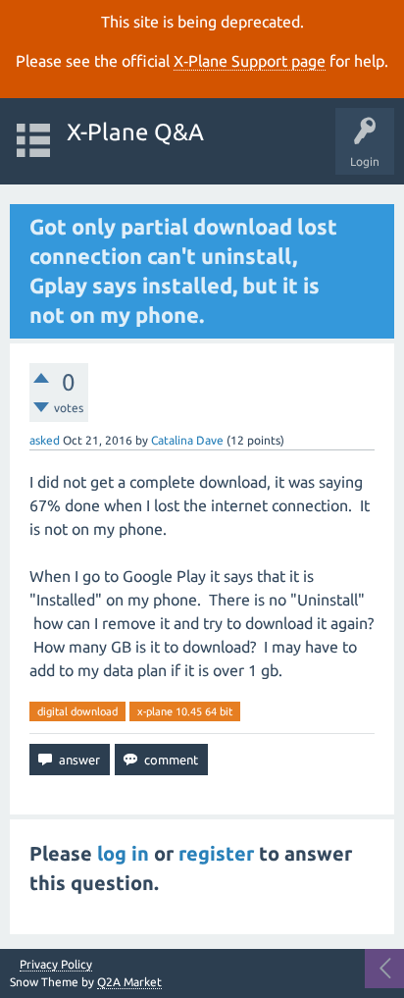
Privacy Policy (56, 965)
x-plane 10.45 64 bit (184, 711)
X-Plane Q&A (135, 132)
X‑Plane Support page (250, 61)
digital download (77, 711)
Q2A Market (129, 981)
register (216, 853)
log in (123, 853)
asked (44, 440)
